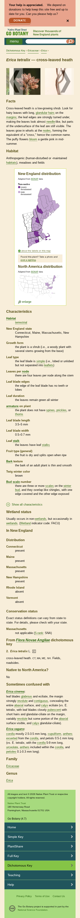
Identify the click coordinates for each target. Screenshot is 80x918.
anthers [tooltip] (67, 733)
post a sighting (28, 260)
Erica (9, 780)
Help (11, 884)
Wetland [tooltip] (25, 523)
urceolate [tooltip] (12, 747)
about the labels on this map (36, 251)
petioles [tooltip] (11, 751)
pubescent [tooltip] (54, 709)
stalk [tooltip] (16, 441)
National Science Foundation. (33, 910)
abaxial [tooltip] (18, 705)
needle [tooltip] (50, 121)
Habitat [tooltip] (11, 318)
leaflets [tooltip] (48, 365)
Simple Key (15, 837)
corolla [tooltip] (10, 733)
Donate (20, 20)
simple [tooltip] (40, 361)
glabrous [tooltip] (26, 696)
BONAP (34, 179)
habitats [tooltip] (11, 162)
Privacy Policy (24, 896)
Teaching (14, 875)
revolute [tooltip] (22, 701)
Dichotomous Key (15, 50)
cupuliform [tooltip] (54, 733)
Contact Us (59, 896)
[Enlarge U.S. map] (40, 289)
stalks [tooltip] (46, 445)
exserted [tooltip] (11, 738)
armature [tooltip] (12, 406)
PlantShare (15, 846)
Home (12, 827)
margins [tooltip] (11, 117)
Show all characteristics (27, 504)
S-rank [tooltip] (39, 633)
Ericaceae (33, 50)
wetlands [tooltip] (40, 518)
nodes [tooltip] (47, 130)
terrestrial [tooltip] (21, 322)
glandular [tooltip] (41, 112)
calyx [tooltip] (44, 705)
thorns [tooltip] (19, 414)
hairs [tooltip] (51, 112)
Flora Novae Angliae (33, 640)
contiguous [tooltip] (41, 701)
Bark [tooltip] (9, 461)
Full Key (13, 856)
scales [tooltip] (49, 485)
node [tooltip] (25, 371)
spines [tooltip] (50, 410)
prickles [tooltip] (61, 410)
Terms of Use (42, 896)
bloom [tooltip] (33, 139)
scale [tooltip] (16, 481)
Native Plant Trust (17, 803)
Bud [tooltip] (9, 481)
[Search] (70, 41)
